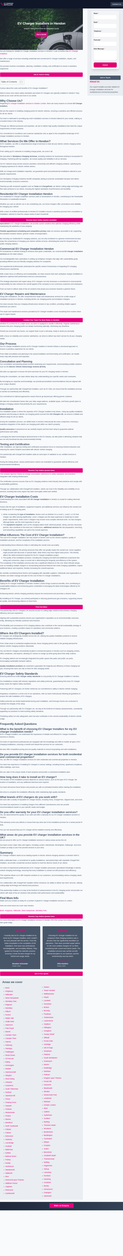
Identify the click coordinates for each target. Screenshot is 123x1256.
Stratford (47, 1024)
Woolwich (47, 1129)
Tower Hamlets (49, 990)
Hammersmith (10, 1072)
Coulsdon (47, 1182)
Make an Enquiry (61, 1206)
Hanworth (47, 1085)
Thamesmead (49, 1159)
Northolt (8, 1092)
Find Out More (41, 607)
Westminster (10, 1112)
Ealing (7, 1062)
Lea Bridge (9, 1143)
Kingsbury (8, 911)
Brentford (8, 1123)
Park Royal (9, 1028)
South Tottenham (11, 1089)
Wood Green (10, 1055)
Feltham (47, 1075)
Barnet (7, 1032)
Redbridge (48, 1068)
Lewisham (48, 1098)
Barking (47, 1122)
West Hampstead (28, 911)
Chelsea (8, 1109)
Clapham (8, 1187)
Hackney (8, 1139)
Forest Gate (48, 1041)
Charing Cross (10, 1102)
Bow (7, 1176)
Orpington (47, 1193)
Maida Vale (9, 1018)
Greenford (9, 1085)
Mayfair (8, 1069)
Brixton (46, 1007)
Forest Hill (47, 1081)
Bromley (47, 1011)
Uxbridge (47, 1044)
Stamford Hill (10, 1096)
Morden (47, 1091)
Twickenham (48, 1017)
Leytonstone (48, 1021)
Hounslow (47, 1004)
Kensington (9, 1065)
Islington (8, 1075)
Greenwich (48, 1061)
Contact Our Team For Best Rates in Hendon (41, 320)
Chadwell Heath (50, 1155)
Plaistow (47, 1054)
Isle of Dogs (48, 1048)
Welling (46, 1162)
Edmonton (9, 1136)
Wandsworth (10, 1170)
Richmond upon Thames (14, 1180)
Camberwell (9, 1193)
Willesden (17, 911)
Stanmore (9, 1025)
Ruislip (7, 1163)
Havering (47, 1179)
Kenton (8, 1015)
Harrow (8, 1042)
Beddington (48, 1135)
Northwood (9, 1166)
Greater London (50, 1105)
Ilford (46, 1108)
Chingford (47, 1031)
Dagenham (48, 1166)
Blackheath (48, 1088)
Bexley (46, 1186)
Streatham (48, 1051)
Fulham (8, 1129)
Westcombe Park (50, 1095)
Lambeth (47, 1001)
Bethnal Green (10, 1156)
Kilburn (8, 1011)
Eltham (46, 1142)
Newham (47, 1071)
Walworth (8, 1173)
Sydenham (48, 1115)
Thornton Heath (50, 1125)
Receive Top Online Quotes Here (41, 470)
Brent (2, 911)
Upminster (48, 1196)
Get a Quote (41, 34)
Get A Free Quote (41, 974)
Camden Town (10, 1035)
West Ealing (9, 1079)
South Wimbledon (50, 1058)
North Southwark (11, 1126)
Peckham (47, 1014)
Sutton (46, 1149)
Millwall (46, 1038)
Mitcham (47, 1102)
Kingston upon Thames (52, 1078)
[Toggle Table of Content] (20, 82)
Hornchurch (48, 1189)
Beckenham (48, 1132)
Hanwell (8, 1106)
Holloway (8, 1045)
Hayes (46, 997)
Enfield (8, 1153)
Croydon (47, 1145)
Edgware (8, 1005)
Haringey (8, 1048)
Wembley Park (41, 911)
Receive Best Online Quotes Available (41, 220)
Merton (46, 1065)
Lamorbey (47, 1172)
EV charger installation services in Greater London (27, 103)
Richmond (9, 1190)
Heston (46, 987)
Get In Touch (105, 78)
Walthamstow (49, 994)
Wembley (8, 1008)
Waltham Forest (11, 1183)
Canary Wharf (49, 1034)
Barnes (8, 1119)
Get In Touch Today (41, 75)
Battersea (9, 1150)
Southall (8, 1146)
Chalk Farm (9, 1021)
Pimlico (8, 1116)
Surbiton (47, 1118)
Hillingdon (47, 1027)
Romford (47, 1176)
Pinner (7, 1099)
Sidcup (46, 1169)
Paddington (9, 1052)
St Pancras (9, 1059)
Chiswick (8, 1082)
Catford (46, 1112)
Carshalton (48, 1139)
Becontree (48, 1152)
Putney (8, 1160)
